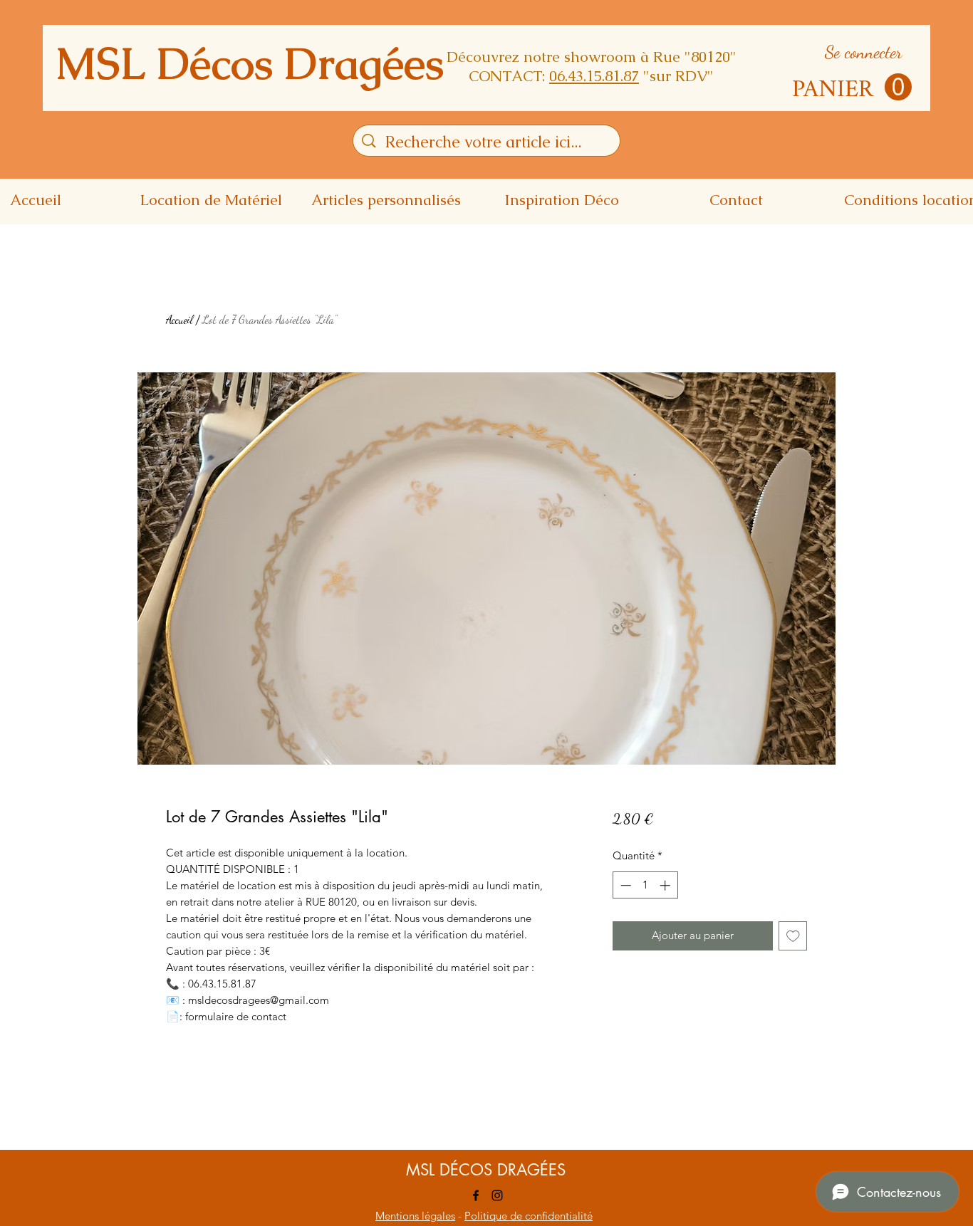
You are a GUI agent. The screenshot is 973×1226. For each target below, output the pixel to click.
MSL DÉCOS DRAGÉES (486, 1170)
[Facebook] (476, 1195)
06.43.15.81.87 (594, 75)
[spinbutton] (645, 885)
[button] (852, 87)
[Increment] (666, 885)
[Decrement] (624, 885)
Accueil (179, 319)
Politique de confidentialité (528, 1215)
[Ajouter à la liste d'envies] (793, 935)
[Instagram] (497, 1195)
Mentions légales (415, 1215)
